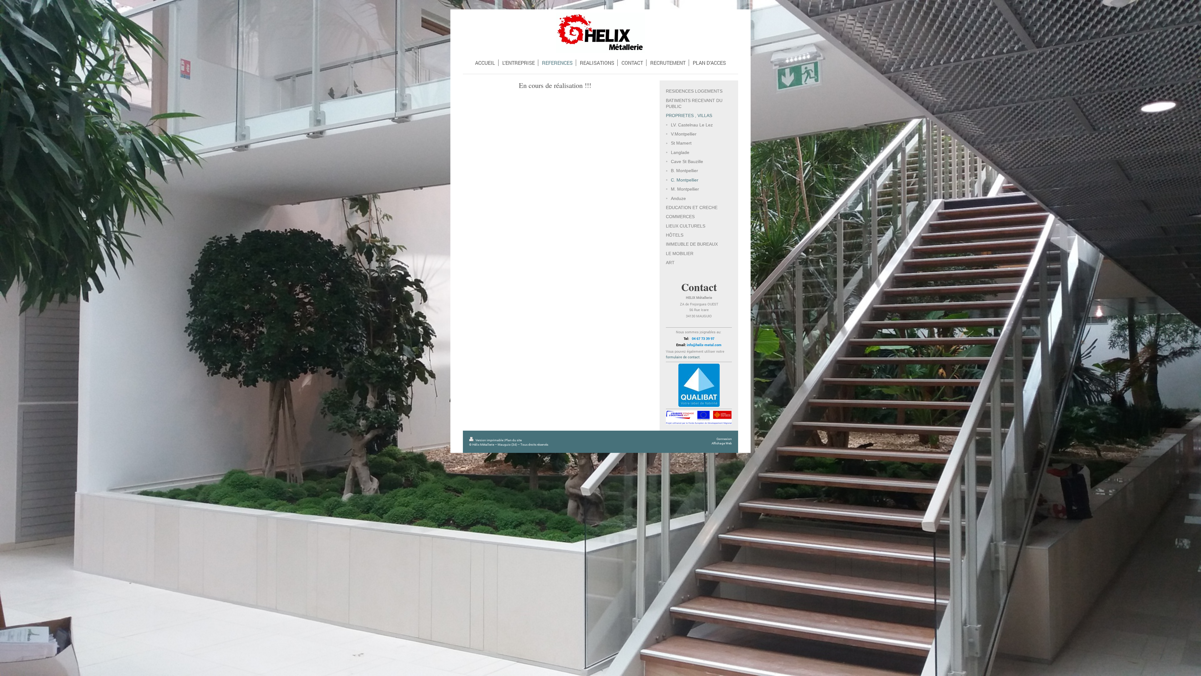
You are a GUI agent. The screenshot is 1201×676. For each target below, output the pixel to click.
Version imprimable (489, 440)
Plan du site (513, 440)
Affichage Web (722, 443)
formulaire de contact (683, 357)
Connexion (724, 439)
